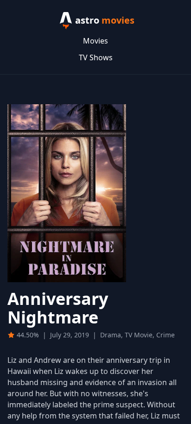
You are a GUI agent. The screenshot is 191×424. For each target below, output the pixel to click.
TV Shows (96, 57)
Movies (95, 41)
